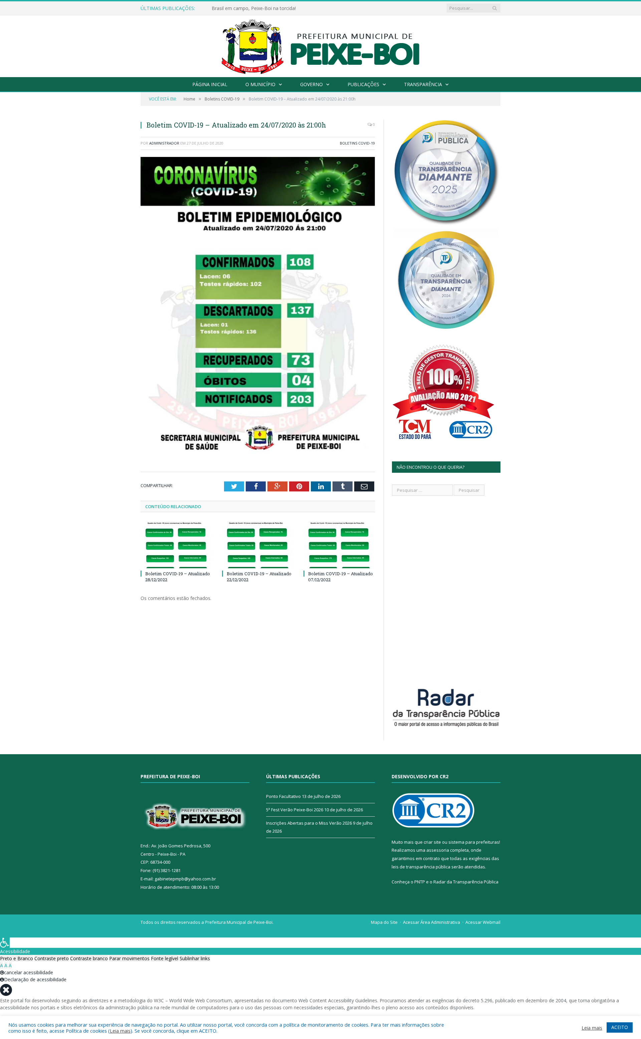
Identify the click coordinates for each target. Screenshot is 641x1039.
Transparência (423, 84)
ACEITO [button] (619, 1027)
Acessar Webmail (482, 922)
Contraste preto (51, 958)
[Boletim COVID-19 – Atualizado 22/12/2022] (257, 545)
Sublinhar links (195, 958)
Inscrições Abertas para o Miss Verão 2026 (309, 823)
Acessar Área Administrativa (431, 922)
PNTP (419, 882)
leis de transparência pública (421, 867)
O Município (260, 84)
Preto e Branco (16, 958)
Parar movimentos (129, 958)
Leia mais (120, 1031)
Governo (311, 84)
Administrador (164, 143)
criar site (432, 842)
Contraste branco (89, 958)
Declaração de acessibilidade (35, 979)
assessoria (437, 850)
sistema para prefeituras (473, 842)
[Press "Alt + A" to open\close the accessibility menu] (5, 943)
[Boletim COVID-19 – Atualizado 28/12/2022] (176, 545)
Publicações (363, 84)
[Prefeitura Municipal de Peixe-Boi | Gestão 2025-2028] (321, 44)
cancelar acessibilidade (28, 972)
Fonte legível (164, 958)
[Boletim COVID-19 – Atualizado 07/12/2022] (339, 545)
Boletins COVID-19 (357, 143)
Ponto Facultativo (283, 796)
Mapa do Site (384, 922)
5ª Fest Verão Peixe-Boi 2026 (294, 810)
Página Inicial (209, 84)
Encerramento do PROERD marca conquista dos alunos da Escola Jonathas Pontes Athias (288, 8)
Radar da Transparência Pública (465, 882)
